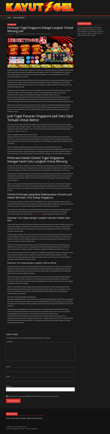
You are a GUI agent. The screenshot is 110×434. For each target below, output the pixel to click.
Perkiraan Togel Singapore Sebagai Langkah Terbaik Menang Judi (24, 418)
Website (8, 386)
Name (8, 366)
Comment (9, 341)
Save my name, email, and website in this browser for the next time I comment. (33, 396)
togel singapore (47, 34)
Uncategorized (11, 24)
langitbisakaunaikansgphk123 (25, 34)
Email (8, 376)
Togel (9, 17)
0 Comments (37, 34)
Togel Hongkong (18, 17)
